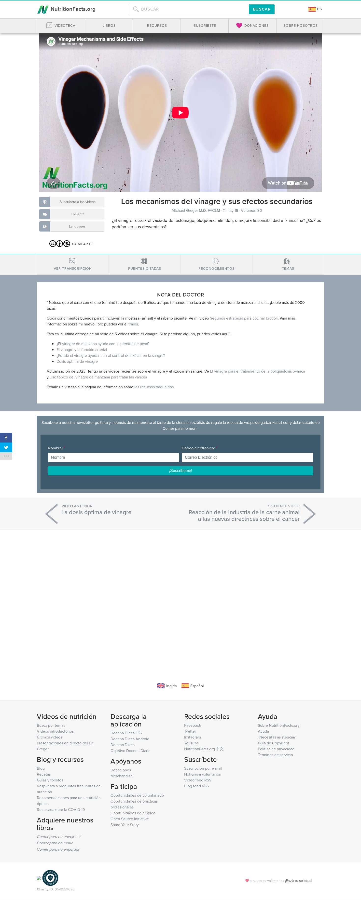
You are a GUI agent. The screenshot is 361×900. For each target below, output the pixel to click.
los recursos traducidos (154, 387)
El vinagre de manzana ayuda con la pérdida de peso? (103, 343)
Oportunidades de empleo (133, 813)
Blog (41, 768)
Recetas (44, 774)
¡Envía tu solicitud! (298, 880)
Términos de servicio (275, 754)
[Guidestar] (39, 877)
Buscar (262, 9)
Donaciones (121, 770)
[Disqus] (180, 598)
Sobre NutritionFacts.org (279, 725)
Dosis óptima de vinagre (77, 361)
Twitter (190, 731)
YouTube (191, 743)
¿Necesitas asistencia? (276, 737)
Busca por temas (51, 725)
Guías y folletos (50, 780)
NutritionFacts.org (72, 9)
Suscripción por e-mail (203, 768)
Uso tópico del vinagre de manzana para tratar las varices (98, 377)
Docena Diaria (123, 744)
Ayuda (263, 731)
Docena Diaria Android (130, 738)
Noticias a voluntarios (202, 774)
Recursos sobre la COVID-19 (61, 809)
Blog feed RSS (196, 786)
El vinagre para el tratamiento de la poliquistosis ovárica (257, 371)
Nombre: (56, 448)
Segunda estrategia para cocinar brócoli (244, 318)
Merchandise (122, 776)
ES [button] (319, 9)
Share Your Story (125, 824)
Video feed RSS (197, 780)
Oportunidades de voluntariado (137, 795)
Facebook (192, 725)
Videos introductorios (55, 731)
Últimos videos (49, 737)
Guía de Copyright (273, 743)
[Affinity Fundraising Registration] (50, 877)
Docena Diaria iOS (126, 733)
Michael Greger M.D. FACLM (196, 210)
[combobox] (188, 9)
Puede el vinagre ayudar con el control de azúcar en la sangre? (110, 355)
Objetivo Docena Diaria (130, 750)
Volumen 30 (251, 210)
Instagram (192, 737)
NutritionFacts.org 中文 (204, 749)
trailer (133, 324)
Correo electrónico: (199, 448)
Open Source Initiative (130, 818)
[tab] (73, 264)
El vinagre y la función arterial (81, 349)
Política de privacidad (276, 749)
